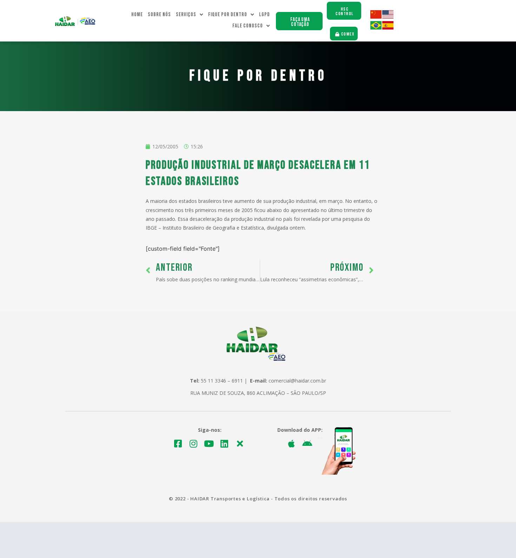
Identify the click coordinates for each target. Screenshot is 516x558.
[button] (299, 21)
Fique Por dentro (227, 14)
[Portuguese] (376, 27)
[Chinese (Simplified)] (376, 16)
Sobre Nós (159, 14)
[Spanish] (388, 27)
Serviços (186, 14)
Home (137, 14)
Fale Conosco (247, 26)
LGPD (264, 14)
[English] (388, 16)
